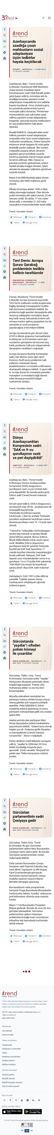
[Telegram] (27, 1100)
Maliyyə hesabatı (9, 1064)
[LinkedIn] (33, 1100)
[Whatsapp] (4, 1100)
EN (22, 1131)
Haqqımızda (7, 1045)
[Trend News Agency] (9, 994)
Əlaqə (4, 1053)
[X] (16, 1100)
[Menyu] (49, 18)
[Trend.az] (10, 18)
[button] (4, 29)
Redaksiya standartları (11, 1057)
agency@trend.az (8, 1018)
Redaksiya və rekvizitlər (11, 1049)
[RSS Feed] (39, 1100)
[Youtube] (21, 1100)
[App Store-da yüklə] (12, 1111)
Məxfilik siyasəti (8, 1078)
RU (32, 1131)
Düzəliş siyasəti (8, 1060)
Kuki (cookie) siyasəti (10, 1086)
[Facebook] (10, 1100)
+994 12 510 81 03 (9, 1015)
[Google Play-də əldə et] (33, 1111)
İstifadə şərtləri (8, 1075)
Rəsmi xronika (8, 1035)
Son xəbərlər (7, 1031)
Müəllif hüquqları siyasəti (12, 1082)
